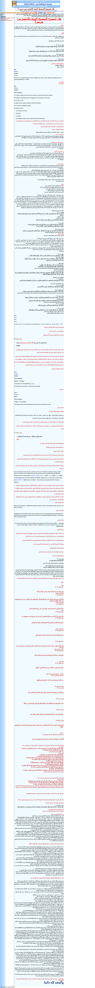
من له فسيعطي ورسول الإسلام (7, 17)
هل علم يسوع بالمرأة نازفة (6, 20)
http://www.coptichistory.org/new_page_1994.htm (12, 12)
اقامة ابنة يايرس (4, 19)
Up (1, 15)
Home (2, 14)
